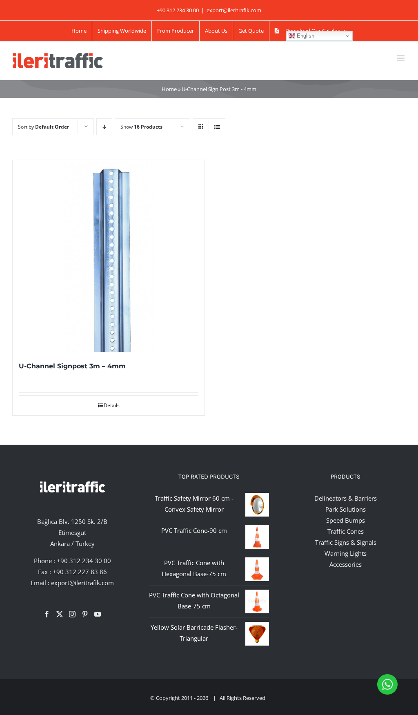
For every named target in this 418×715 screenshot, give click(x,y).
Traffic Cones (345, 531)
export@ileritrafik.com (234, 10)
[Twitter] (59, 614)
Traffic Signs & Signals (345, 542)
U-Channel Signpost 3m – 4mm (72, 366)
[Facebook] (47, 614)
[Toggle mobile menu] (401, 58)
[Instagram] (72, 614)
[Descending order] (104, 126)
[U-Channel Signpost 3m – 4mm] (109, 256)
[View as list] (217, 127)
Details (112, 405)
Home (169, 89)
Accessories (345, 564)
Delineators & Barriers (345, 498)
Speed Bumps (345, 520)
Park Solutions (345, 509)
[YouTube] (97, 614)
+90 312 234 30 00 (84, 561)
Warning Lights (346, 553)
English (304, 36)
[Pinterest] (85, 614)
